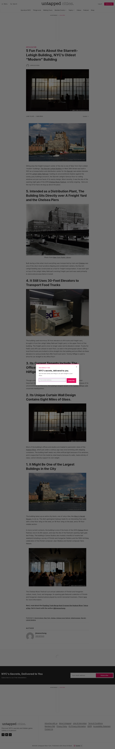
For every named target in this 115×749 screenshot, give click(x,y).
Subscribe (71, 380)
